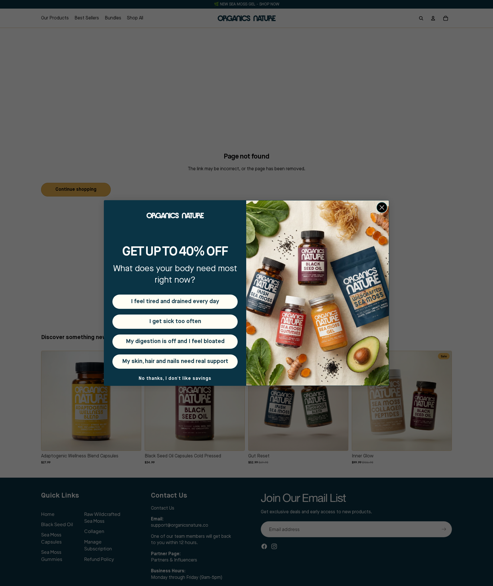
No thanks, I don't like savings (175, 378)
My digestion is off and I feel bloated (175, 341)
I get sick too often (175, 322)
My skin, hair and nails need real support (175, 361)
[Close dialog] (382, 207)
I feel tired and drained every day (175, 302)
